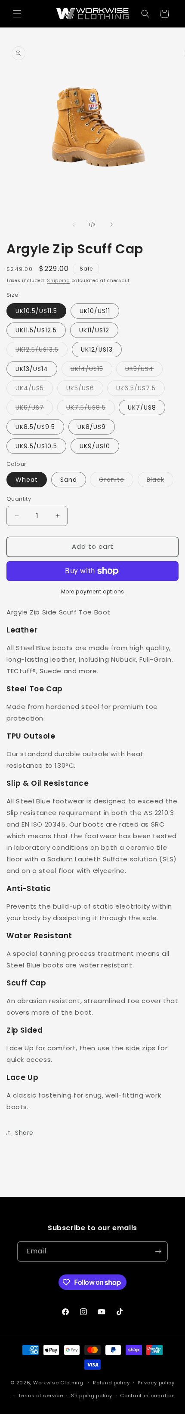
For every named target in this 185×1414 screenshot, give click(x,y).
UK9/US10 (95, 446)
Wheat (26, 479)
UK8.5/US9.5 (35, 427)
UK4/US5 (34, 389)
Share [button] (24, 1132)
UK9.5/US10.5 (36, 446)
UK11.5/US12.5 (36, 330)
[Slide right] (111, 224)
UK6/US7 (34, 409)
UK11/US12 (94, 330)
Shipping (58, 280)
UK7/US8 (142, 407)
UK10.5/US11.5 (36, 311)
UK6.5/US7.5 (140, 389)
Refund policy (111, 1382)
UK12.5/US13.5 (41, 351)
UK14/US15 (91, 370)
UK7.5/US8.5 (90, 409)
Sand (68, 479)
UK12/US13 (97, 349)
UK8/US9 (91, 427)
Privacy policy (156, 1382)
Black (160, 481)
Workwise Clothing (58, 1382)
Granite (116, 481)
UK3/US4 (144, 370)
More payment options (92, 591)
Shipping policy (91, 1395)
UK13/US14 (31, 369)
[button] (17, 13)
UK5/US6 (84, 389)
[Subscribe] (157, 1251)
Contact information (147, 1395)
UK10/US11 (95, 311)
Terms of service (40, 1395)
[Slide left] (73, 224)
